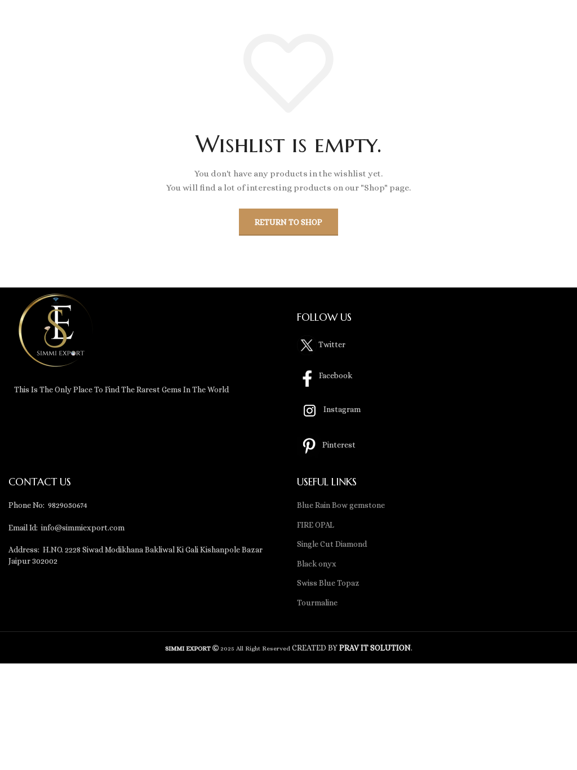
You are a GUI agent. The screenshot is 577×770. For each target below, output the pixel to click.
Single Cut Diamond (332, 543)
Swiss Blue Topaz (328, 582)
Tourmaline (317, 602)
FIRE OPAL (315, 524)
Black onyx (316, 563)
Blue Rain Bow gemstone (341, 505)
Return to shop (288, 222)
